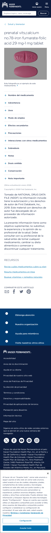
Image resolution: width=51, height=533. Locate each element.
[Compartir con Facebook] (14, 291)
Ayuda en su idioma (12, 370)
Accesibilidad (9, 358)
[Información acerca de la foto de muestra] (17, 85)
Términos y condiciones (14, 393)
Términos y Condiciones (20, 513)
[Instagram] (36, 440)
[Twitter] (6, 440)
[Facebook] (13, 440)
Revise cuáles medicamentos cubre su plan (25, 267)
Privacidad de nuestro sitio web (17, 375)
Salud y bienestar (16, 24)
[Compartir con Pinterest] (28, 291)
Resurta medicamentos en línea (19, 272)
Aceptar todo (25, 528)
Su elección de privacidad (15, 387)
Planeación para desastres (15, 410)
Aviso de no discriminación (15, 364)
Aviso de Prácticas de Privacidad (18, 381)
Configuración (25, 521)
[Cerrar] (48, 473)
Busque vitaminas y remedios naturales (23, 277)
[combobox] (19, 13)
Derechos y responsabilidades (16, 398)
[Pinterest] (28, 440)
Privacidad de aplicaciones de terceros (20, 404)
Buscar (43, 13)
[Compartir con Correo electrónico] (6, 291)
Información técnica (12, 416)
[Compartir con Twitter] (21, 291)
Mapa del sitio (9, 421)
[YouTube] (21, 440)
